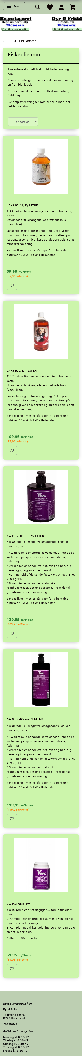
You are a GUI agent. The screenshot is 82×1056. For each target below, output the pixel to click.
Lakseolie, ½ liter (22, 205)
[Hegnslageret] (41, 23)
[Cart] (72, 7)
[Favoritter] (49, 7)
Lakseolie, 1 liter (22, 370)
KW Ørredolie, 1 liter (25, 718)
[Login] (61, 7)
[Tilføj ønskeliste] (12, 285)
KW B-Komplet (18, 904)
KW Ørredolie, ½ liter (25, 535)
